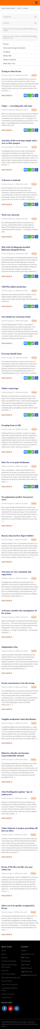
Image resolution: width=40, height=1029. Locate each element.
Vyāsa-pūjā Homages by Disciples (14, 48)
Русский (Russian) (27, 954)
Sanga (34, 75)
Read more (6, 95)
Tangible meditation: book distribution (19, 719)
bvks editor (24, 75)
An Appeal (6, 52)
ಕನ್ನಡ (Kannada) (27, 971)
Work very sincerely (10, 215)
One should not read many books (16, 317)
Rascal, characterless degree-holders (18, 536)
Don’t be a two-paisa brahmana (15, 462)
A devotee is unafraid (11, 180)
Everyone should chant (12, 354)
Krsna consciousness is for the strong (18, 683)
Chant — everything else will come (17, 106)
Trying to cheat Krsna (11, 71)
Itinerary (6, 44)
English (24, 950)
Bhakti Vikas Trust (9, 63)
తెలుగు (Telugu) (26, 968)
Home (4, 950)
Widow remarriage (10, 388)
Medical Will (7, 56)
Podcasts (5, 970)
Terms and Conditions (10, 984)
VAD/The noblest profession (14, 287)
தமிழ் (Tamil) (25, 964)
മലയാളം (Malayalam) (29, 975)
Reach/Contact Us (8, 994)
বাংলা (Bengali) (26, 961)
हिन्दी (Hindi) (25, 957)
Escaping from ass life (11, 425)
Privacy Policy (7, 981)
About (4, 954)
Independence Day (10, 647)
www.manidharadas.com (11, 977)
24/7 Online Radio (8, 974)
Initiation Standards (9, 59)
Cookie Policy (7, 997)
